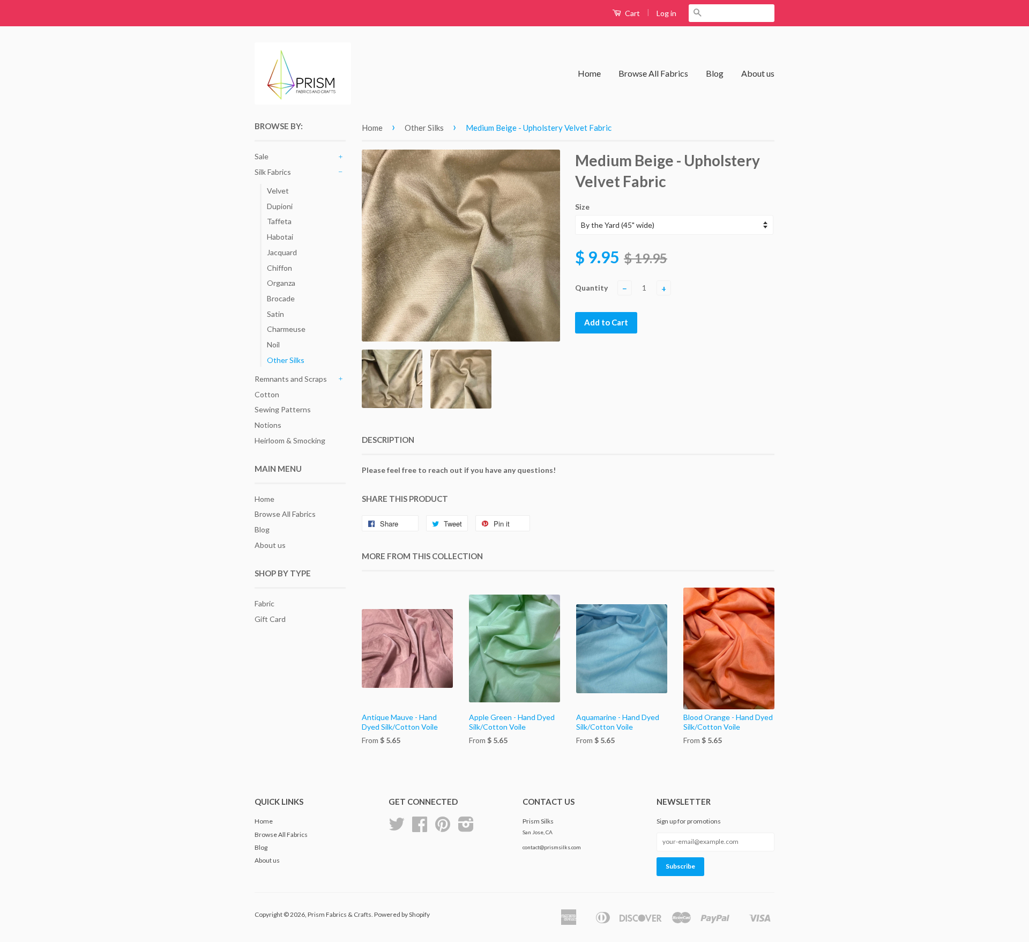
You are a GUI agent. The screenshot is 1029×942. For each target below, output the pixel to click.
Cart (631, 13)
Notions (268, 424)
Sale (262, 156)
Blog (715, 73)
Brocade (281, 298)
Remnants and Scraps (291, 378)
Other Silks (285, 360)
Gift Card (270, 619)
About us (757, 73)
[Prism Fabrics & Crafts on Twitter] (397, 828)
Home (589, 73)
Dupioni (280, 206)
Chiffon (279, 267)
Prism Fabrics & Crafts (339, 914)
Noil (273, 344)
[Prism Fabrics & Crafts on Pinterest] (443, 828)
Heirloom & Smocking (290, 440)
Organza (281, 282)
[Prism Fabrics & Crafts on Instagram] (466, 828)
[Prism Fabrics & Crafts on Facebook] (420, 828)
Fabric (264, 603)
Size (582, 206)
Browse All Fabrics (653, 73)
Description (388, 439)
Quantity (591, 287)
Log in (666, 13)
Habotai (280, 236)
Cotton (267, 394)
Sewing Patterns (283, 409)
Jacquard (282, 252)
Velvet (278, 190)
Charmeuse (286, 328)
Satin (275, 313)
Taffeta (279, 221)
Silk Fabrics (273, 171)
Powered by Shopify (402, 914)
